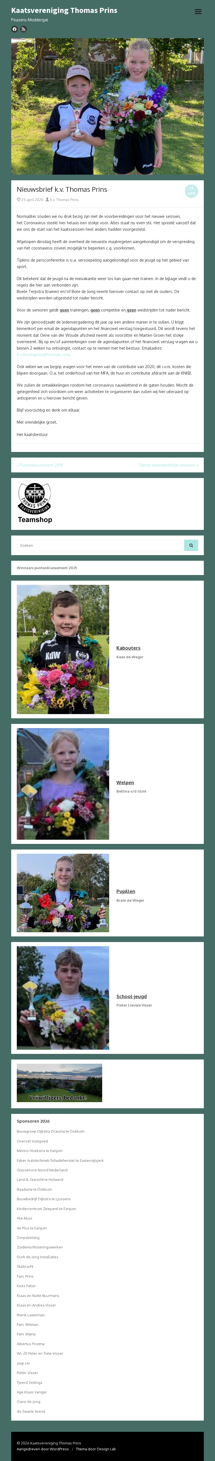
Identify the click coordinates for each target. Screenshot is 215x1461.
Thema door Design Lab (96, 1449)
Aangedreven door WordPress (43, 1449)
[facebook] (14, 29)
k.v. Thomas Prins (64, 199)
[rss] (23, 29)
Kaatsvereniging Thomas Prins (64, 10)
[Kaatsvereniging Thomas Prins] (107, 106)
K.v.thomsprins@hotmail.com (43, 354)
